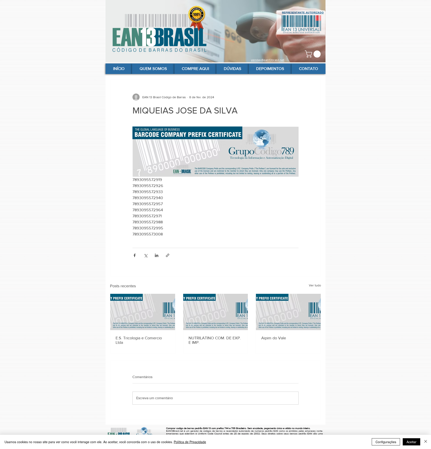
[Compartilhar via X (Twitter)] (145, 255)
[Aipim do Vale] (288, 312)
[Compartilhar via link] (167, 255)
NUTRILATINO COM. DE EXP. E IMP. (215, 340)
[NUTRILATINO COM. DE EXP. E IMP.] (215, 312)
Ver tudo (315, 285)
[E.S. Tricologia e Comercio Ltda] (142, 312)
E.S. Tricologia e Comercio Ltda (139, 340)
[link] (313, 54)
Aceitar (411, 442)
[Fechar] (425, 441)
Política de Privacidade (190, 442)
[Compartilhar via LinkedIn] (156, 255)
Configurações (386, 442)
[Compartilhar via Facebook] (134, 255)
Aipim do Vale (273, 338)
